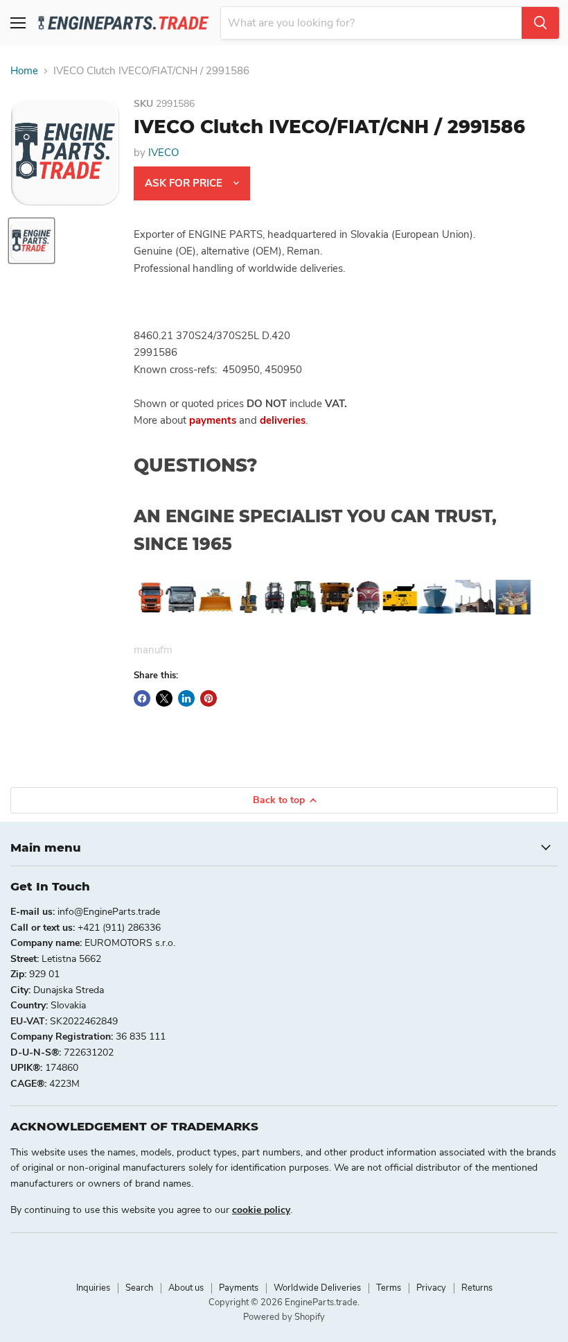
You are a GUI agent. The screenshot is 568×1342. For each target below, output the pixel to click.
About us (186, 1288)
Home (24, 71)
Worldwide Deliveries (317, 1288)
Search (139, 1288)
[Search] (540, 23)
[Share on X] (164, 698)
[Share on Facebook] (142, 698)
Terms (388, 1288)
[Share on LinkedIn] (186, 698)
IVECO (163, 153)
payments (212, 420)
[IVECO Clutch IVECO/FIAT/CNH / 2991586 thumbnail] (31, 240)
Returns (476, 1288)
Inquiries (93, 1288)
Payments (238, 1288)
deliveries (282, 420)
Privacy (431, 1288)
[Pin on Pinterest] (208, 698)
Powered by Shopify (284, 1317)
